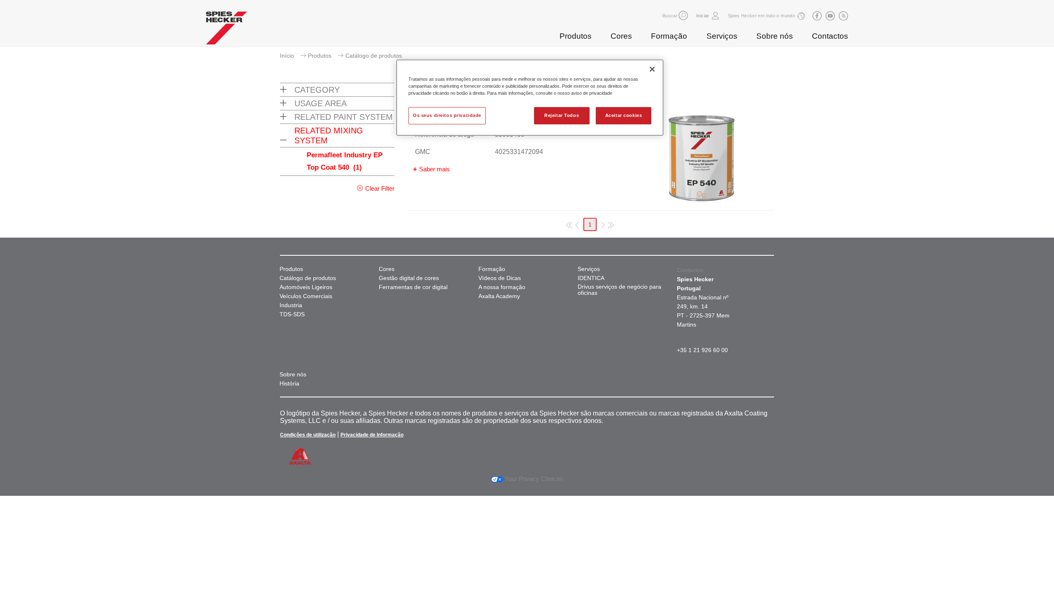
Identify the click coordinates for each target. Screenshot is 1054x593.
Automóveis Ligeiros (306, 287)
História (289, 384)
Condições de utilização (308, 435)
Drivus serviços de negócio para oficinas (619, 290)
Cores (621, 36)
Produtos (576, 36)
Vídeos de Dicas (499, 278)
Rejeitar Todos (561, 115)
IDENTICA (591, 278)
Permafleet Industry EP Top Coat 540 (344, 161)
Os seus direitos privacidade (447, 115)
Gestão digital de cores (409, 278)
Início (287, 55)
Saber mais (434, 169)
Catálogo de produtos (308, 278)
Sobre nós (774, 36)
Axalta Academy (499, 296)
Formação (669, 36)
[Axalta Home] (226, 30)
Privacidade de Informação (371, 435)
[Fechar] (652, 69)
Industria (291, 305)
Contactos (830, 36)
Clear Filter (379, 188)
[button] (683, 15)
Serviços (722, 36)
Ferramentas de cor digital (413, 287)
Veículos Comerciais (306, 296)
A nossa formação (501, 287)
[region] (530, 97)
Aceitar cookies (623, 115)
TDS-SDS (292, 314)
